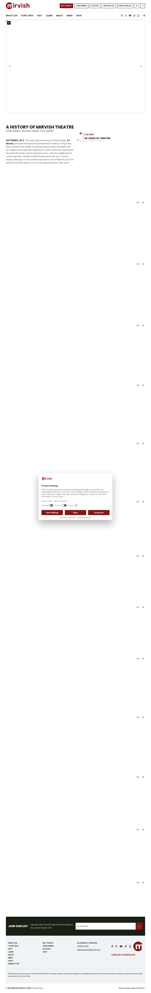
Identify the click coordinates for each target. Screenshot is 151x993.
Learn (49, 15)
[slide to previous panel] (10, 66)
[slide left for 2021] (138, 607)
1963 (21, 179)
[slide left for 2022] (138, 658)
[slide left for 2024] (138, 777)
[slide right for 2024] (142, 777)
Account (95, 6)
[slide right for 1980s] (142, 325)
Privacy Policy (37, 988)
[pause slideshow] (9, 23)
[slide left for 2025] (138, 829)
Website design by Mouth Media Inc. (132, 988)
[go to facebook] (121, 15)
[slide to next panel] (141, 66)
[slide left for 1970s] (138, 264)
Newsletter (13, 964)
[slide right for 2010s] (142, 501)
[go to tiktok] (134, 15)
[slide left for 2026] (138, 882)
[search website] (142, 5)
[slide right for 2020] (142, 556)
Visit (39, 15)
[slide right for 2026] (142, 882)
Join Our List (109, 6)
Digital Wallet (125, 6)
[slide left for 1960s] (138, 202)
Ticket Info (27, 15)
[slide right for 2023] (142, 717)
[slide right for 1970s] (142, 264)
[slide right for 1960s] (142, 202)
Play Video (89, 134)
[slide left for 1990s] (138, 385)
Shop (79, 15)
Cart (45, 952)
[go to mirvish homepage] (138, 946)
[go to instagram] (126, 15)
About (59, 15)
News (70, 15)
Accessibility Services (87, 943)
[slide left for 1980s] (138, 325)
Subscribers (81, 6)
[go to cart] (136, 5)
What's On (11, 15)
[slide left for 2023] (138, 717)
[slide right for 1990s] (142, 385)
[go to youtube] (130, 15)
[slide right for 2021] (142, 607)
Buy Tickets (66, 6)
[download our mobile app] (138, 15)
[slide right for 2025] (142, 829)
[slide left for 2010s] (138, 501)
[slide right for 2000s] (142, 443)
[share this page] (143, 15)
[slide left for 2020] (138, 556)
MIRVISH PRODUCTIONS (21, 988)
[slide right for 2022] (142, 658)
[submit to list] (139, 926)
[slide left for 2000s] (138, 443)
